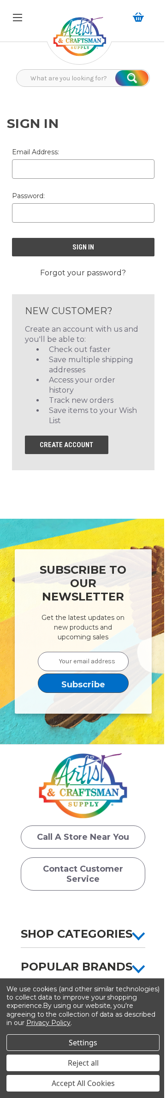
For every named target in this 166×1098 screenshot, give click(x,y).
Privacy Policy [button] (48, 1023)
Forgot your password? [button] (83, 272)
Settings (83, 1042)
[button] (80, 41)
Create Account (66, 445)
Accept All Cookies (83, 1083)
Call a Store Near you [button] (83, 837)
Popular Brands (76, 966)
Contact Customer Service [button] (83, 874)
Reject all (83, 1063)
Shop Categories (76, 933)
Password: (28, 196)
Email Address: (35, 152)
